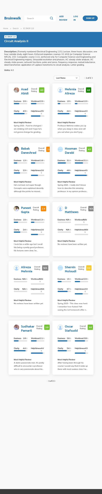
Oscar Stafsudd (71, 328)
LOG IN (75, 18)
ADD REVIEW (63, 18)
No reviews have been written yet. (72, 244)
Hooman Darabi (71, 150)
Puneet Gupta (26, 210)
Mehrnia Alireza (70, 91)
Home (5, 28)
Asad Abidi (25, 91)
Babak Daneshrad (28, 150)
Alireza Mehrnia (26, 269)
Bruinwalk (12, 18)
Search (16, 28)
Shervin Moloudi (70, 269)
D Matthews (71, 210)
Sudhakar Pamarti (27, 328)
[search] (37, 18)
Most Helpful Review (22, 122)
